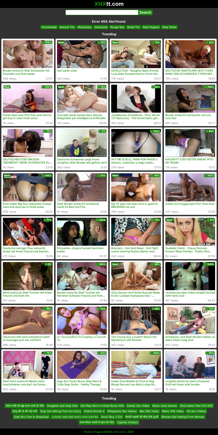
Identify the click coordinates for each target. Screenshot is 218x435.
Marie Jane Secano (164, 405)
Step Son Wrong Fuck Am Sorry (60, 411)
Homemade (49, 27)
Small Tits (133, 27)
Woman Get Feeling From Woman (182, 416)
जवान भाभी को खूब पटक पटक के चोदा (25, 405)
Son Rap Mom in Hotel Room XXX (102, 405)
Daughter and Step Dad (62, 405)
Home (88, 431)
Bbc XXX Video (149, 411)
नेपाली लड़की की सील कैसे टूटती (141, 416)
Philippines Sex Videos (122, 411)
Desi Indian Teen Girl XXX (196, 405)
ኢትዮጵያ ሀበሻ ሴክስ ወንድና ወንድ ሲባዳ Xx (75, 416)
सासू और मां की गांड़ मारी (24, 411)
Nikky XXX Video (173, 411)
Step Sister (169, 27)
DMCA (108, 431)
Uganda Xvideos (127, 422)
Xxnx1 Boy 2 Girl (111, 416)
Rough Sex (117, 27)
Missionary (84, 27)
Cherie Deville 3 (94, 411)
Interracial (101, 27)
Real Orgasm (151, 27)
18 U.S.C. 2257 (124, 431)
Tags (98, 431)
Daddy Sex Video (138, 405)
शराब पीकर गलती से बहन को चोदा (97, 422)
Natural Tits (67, 27)
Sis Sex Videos (196, 411)
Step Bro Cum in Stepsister (31, 416)
